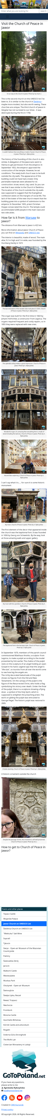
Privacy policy (7, 1109)
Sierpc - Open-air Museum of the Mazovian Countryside (22, 949)
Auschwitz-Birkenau (12, 1020)
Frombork (7, 1010)
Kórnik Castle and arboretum (16, 1025)
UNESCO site (34, 232)
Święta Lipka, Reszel (12, 995)
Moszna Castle (9, 1015)
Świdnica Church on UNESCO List (17, 928)
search (43, 11)
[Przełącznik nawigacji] (7, 16)
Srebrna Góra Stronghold (14, 1034)
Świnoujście (8, 990)
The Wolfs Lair (9, 1039)
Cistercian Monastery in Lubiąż (16, 1044)
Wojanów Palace (10, 918)
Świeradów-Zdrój (10, 961)
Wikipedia (19, 232)
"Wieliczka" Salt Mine (12, 933)
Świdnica (37, 101)
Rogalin (6, 1030)
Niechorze (7, 1005)
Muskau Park (9, 980)
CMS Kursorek (17, 1105)
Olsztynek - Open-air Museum (16, 985)
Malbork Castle (10, 970)
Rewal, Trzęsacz (10, 1000)
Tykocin (6, 943)
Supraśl (6, 938)
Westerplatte (9, 975)
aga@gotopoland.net (13, 1090)
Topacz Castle (9, 914)
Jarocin (6, 966)
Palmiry (6, 956)
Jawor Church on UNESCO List (17, 923)
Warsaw (30, 218)
